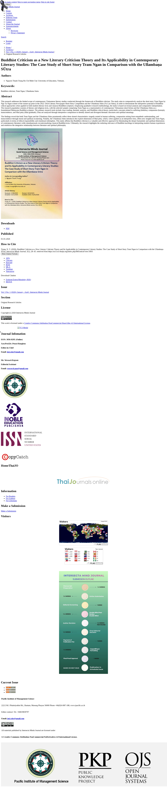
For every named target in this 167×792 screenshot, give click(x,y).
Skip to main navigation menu (28, 2)
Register (9, 41)
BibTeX (9, 282)
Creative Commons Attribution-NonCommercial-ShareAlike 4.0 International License (57, 323)
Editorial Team (11, 17)
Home (8, 11)
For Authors (10, 498)
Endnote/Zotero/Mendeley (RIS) (18, 280)
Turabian (9, 269)
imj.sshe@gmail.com (15, 719)
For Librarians (11, 501)
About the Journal (13, 24)
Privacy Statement (18, 33)
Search (3, 37)
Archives (9, 15)
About (8, 28)
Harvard (9, 263)
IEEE (8, 265)
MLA (8, 267)
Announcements (12, 26)
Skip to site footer (48, 2)
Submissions (11, 20)
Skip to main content (9, 2)
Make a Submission (8, 511)
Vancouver (10, 271)
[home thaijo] (83, 486)
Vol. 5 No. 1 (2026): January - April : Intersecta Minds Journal (30, 52)
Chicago (9, 260)
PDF (8, 229)
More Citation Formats (10, 254)
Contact (9, 22)
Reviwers (14, 31)
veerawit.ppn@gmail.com (17, 368)
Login (8, 43)
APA (8, 258)
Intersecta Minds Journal (10, 7)
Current (9, 13)
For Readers (10, 496)
